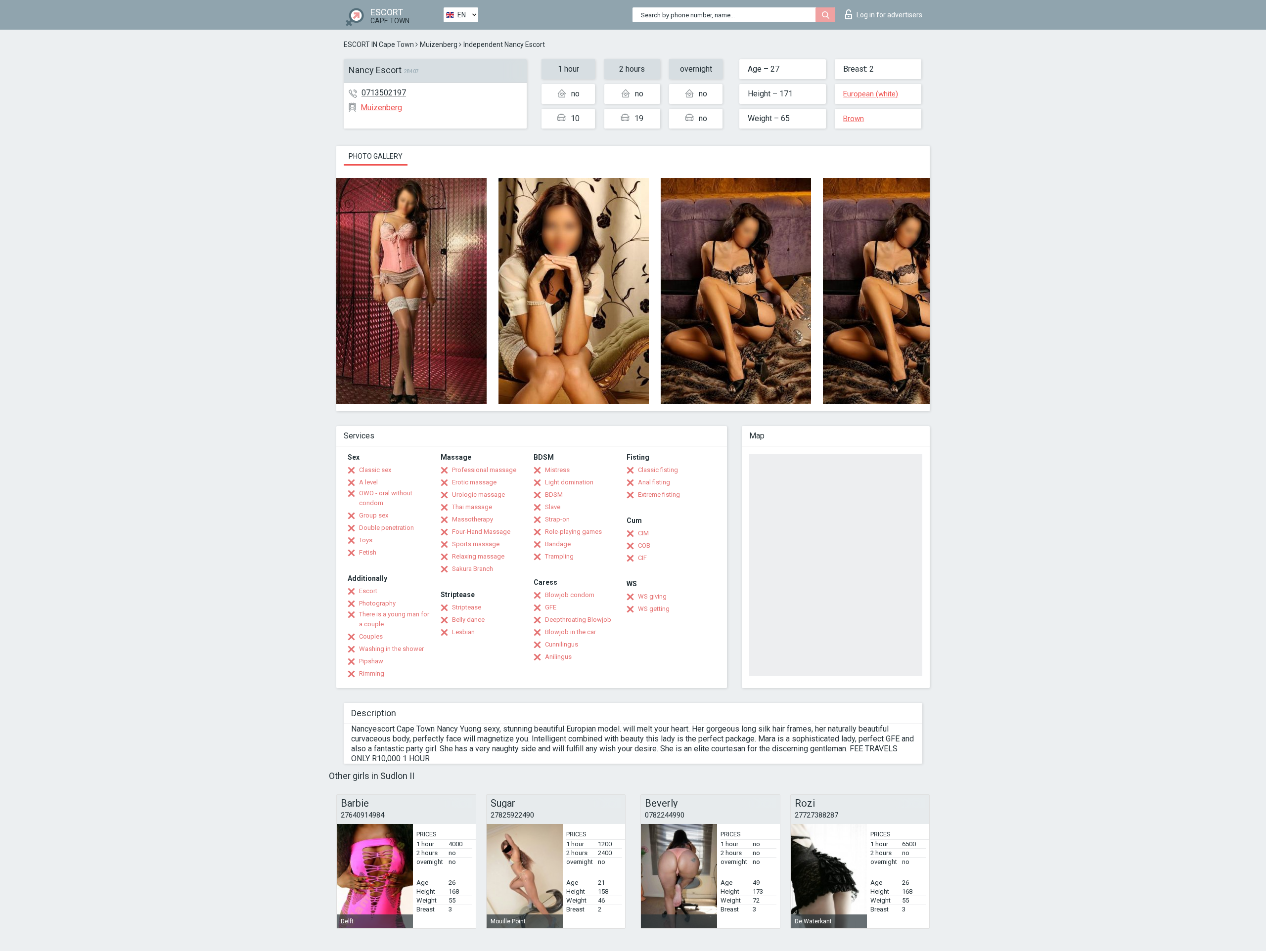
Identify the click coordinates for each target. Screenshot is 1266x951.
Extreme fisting (659, 494)
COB (644, 545)
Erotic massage (474, 482)
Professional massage (484, 470)
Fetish (367, 552)
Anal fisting (654, 482)
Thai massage (472, 507)
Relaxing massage (478, 556)
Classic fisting (658, 470)
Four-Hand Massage (481, 531)
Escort (368, 591)
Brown (853, 118)
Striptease (466, 607)
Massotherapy (472, 519)
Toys (365, 540)
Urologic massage (478, 494)
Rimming (371, 673)
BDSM (554, 494)
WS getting (654, 608)
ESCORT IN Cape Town (379, 44)
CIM (643, 533)
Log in (889, 15)
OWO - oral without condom (385, 498)
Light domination (569, 482)
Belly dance (468, 619)
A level (368, 482)
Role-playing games (573, 531)
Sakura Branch (472, 568)
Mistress (557, 470)
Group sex (373, 515)
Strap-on (557, 519)
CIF (642, 558)
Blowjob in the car (570, 632)
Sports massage (475, 544)
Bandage (558, 544)
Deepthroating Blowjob (578, 619)
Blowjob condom (569, 595)
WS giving (652, 596)
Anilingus (558, 656)
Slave (552, 507)
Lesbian (463, 632)
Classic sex (375, 470)
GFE (550, 607)
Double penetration (386, 527)
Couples (371, 636)
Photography (377, 603)
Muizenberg (438, 44)
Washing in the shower (391, 648)
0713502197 (384, 92)
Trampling (559, 556)
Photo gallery (376, 156)
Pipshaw (371, 661)
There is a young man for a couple (394, 619)
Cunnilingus (561, 644)
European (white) (870, 93)
